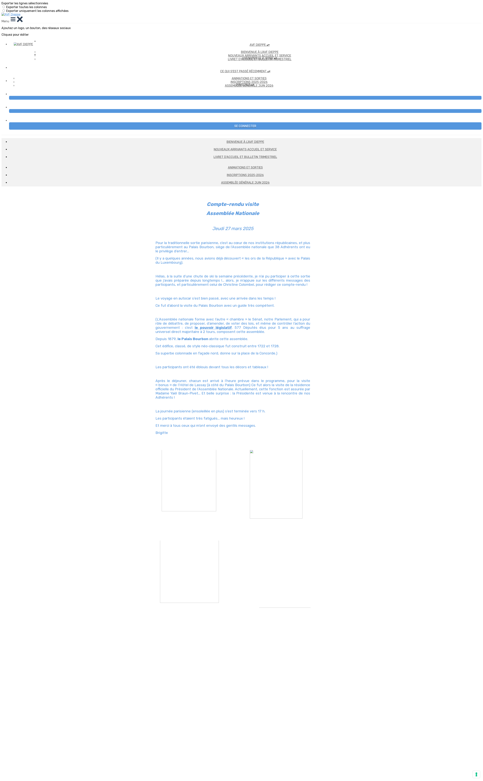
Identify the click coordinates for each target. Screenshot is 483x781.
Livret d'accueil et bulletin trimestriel (245, 157)
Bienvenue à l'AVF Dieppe (259, 52)
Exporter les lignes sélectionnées (25, 3)
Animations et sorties (249, 78)
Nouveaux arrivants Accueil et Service (245, 149)
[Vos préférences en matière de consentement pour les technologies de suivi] (476, 774)
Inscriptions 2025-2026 (249, 82)
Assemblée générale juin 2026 (245, 182)
